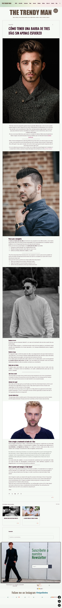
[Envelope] (39, 585)
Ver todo (57, 504)
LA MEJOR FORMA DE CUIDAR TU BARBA (31, 518)
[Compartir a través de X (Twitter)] (12, 493)
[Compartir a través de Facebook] (9, 493)
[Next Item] (57, 600)
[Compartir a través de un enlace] (18, 493)
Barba (10, 489)
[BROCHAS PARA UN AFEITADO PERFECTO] (11, 511)
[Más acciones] (52, 24)
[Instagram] (59, 605)
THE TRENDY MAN (6, 3)
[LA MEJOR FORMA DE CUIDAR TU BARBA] (31, 511)
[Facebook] (59, 597)
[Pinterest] (59, 601)
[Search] (60, 3)
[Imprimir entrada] (21, 493)
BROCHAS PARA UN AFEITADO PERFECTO (11, 518)
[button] (20, 3)
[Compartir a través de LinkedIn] (15, 493)
